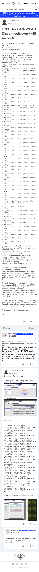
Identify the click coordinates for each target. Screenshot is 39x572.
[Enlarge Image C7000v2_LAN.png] (20, 407)
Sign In (33, 3)
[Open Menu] (35, 9)
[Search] (19, 3)
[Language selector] (14, 3)
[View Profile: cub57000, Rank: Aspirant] (4, 22)
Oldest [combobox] (32, 328)
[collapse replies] (19, 332)
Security (19, 559)
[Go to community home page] (8, 3)
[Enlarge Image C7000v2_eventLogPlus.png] (20, 510)
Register (26, 3)
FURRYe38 (11, 334)
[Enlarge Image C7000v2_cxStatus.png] (20, 390)
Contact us (19, 556)
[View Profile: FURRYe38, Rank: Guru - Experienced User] (4, 335)
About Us (19, 554)
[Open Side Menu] (3, 3)
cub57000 (11, 21)
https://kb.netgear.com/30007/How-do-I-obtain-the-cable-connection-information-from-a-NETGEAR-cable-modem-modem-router (19, 350)
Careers (19, 557)
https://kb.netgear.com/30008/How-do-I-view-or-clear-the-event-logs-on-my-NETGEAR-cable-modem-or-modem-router (19, 357)
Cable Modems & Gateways (14, 9)
